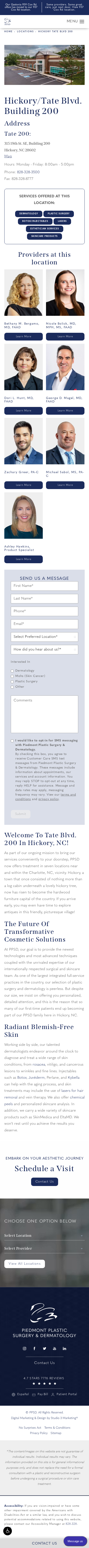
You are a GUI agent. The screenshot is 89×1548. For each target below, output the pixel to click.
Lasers (62, 221)
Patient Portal (67, 1394)
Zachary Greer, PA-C (21, 472)
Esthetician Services (44, 229)
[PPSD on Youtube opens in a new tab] (54, 1348)
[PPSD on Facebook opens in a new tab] (34, 1348)
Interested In (20, 662)
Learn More (23, 336)
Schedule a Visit (45, 1168)
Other (19, 687)
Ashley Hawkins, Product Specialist (19, 548)
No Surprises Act (30, 1428)
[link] (44, 1380)
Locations (25, 32)
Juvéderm (37, 1078)
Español (23, 1394)
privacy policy (48, 799)
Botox (22, 1078)
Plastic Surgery (59, 214)
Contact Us (44, 1181)
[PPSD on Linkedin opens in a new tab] (64, 1348)
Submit (20, 814)
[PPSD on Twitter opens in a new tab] (44, 1348)
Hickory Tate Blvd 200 (55, 32)
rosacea (39, 1064)
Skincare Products (44, 236)
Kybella (73, 1078)
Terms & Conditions (57, 1428)
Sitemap (56, 1433)
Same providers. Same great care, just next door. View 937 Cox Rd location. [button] (64, 7)
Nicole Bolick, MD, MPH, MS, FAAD (61, 325)
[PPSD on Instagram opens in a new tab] (24, 1348)
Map (8, 156)
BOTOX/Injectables (35, 221)
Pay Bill (43, 1394)
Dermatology (28, 214)
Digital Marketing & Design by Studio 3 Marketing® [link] (44, 1418)
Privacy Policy (39, 1433)
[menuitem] (24, 1348)
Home (8, 32)
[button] (7, 1531)
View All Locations (25, 1264)
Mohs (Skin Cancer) (30, 676)
